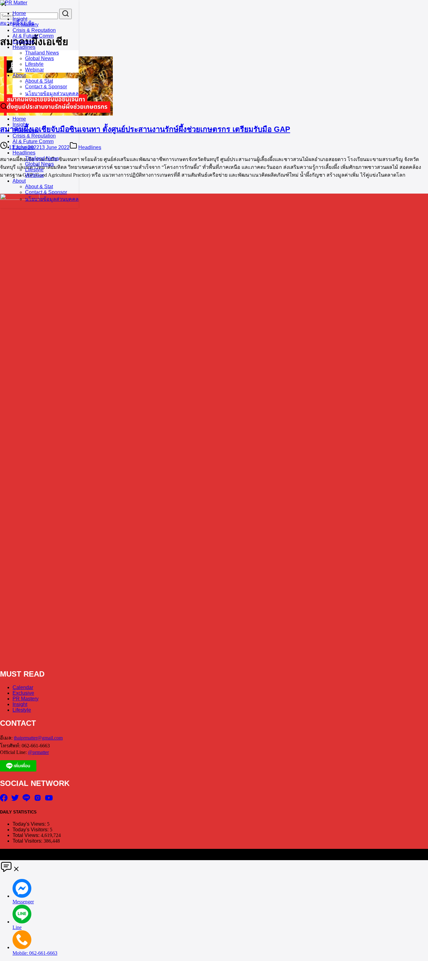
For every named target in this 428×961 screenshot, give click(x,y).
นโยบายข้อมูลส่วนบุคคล (52, 93)
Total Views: (27, 835)
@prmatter (38, 752)
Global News (39, 58)
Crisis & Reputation (34, 30)
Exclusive (23, 41)
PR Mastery (26, 24)
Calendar (23, 687)
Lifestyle (34, 64)
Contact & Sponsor (46, 86)
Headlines (24, 47)
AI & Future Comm (33, 36)
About (19, 75)
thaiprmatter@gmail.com (38, 737)
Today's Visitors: (31, 829)
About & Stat (39, 81)
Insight (20, 19)
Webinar (34, 69)
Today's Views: (30, 824)
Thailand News (42, 52)
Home (19, 13)
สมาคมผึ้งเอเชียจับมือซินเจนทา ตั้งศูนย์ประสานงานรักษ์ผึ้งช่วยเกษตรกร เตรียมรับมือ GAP (145, 129)
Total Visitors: (28, 841)
